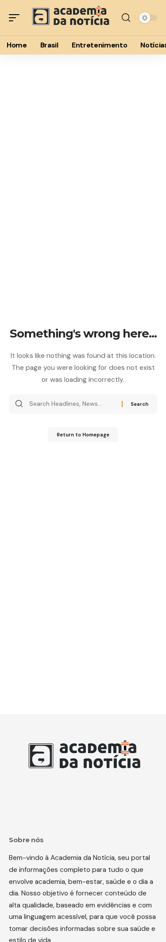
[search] (126, 18)
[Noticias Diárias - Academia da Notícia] (70, 17)
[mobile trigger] (16, 17)
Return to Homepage (83, 435)
